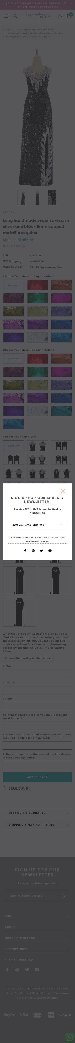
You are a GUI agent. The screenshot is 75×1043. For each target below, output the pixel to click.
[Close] (63, 492)
